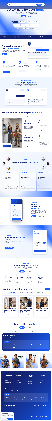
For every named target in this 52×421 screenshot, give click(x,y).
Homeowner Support (7, 382)
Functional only (4, 418)
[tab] (15, 22)
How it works (6, 380)
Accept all (10, 418)
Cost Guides (30, 381)
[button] (6, 385)
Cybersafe (46, 416)
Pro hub (17, 380)
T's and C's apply (33, 5)
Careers (41, 382)
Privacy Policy (41, 416)
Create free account (9, 247)
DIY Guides (30, 383)
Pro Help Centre (18, 382)
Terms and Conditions (34, 416)
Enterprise (41, 380)
